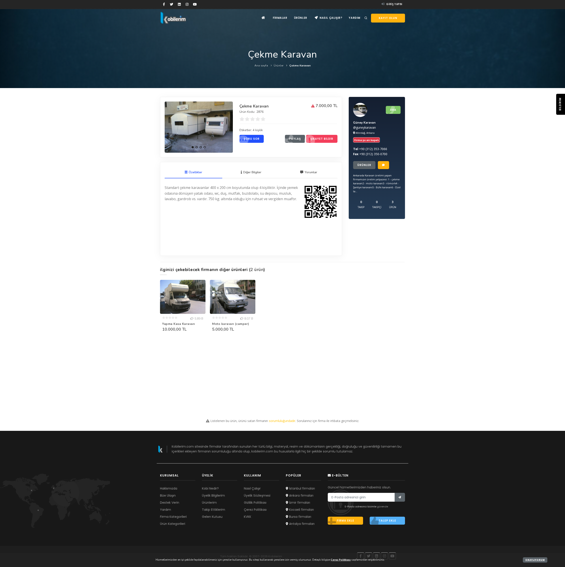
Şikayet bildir (321, 139)
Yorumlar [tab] (311, 172)
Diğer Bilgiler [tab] (252, 172)
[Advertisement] (282, 374)
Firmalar (280, 18)
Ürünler (300, 18)
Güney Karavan (364, 123)
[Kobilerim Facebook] (164, 4)
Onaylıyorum (535, 559)
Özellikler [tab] (195, 172)
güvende (382, 506)
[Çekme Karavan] (199, 127)
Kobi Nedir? (210, 488)
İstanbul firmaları (301, 488)
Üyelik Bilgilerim (213, 495)
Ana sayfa (261, 65)
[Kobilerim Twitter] (171, 4)
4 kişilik (258, 130)
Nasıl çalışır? (330, 18)
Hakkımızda (168, 488)
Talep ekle (387, 520)
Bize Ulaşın (168, 495)
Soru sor (252, 139)
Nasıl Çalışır (252, 488)
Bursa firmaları (299, 516)
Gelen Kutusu (212, 516)
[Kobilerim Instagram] (187, 4)
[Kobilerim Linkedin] (179, 4)
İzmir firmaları (299, 502)
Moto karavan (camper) (230, 324)
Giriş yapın (394, 4)
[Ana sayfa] (263, 18)
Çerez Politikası (255, 509)
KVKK (247, 516)
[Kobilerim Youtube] (195, 4)
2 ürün (257, 270)
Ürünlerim (209, 502)
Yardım (354, 18)
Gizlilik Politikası (255, 502)
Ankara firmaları (300, 495)
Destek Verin (169, 502)
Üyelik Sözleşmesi (257, 495)
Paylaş (295, 139)
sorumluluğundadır (282, 421)
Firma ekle (345, 520)
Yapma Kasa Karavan (178, 324)
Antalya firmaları (301, 524)
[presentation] (169, 126)
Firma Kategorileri (173, 516)
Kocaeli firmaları (301, 509)
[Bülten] (400, 497)
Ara (393, 110)
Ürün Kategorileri (172, 524)
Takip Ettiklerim (213, 509)
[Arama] (366, 18)
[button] (193, 147)
